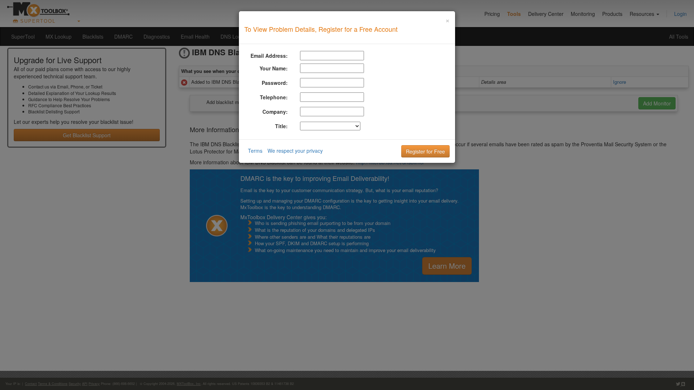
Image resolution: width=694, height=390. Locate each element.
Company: (275, 111)
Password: (275, 82)
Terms (255, 150)
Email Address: (269, 55)
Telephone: (274, 97)
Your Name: (274, 68)
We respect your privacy (295, 150)
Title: (281, 126)
